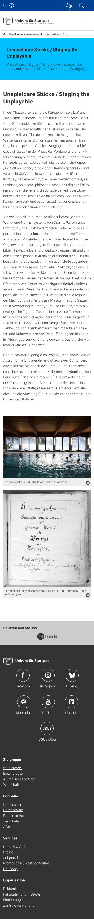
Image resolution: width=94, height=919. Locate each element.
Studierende (12, 768)
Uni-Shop (10, 868)
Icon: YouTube (48, 701)
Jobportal (10, 857)
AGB (6, 826)
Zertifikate (11, 821)
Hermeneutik (34, 34)
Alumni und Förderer (19, 779)
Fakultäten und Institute (21, 894)
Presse (8, 852)
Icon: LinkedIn (71, 701)
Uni (5, 5)
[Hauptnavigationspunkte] (86, 20)
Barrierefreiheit (14, 815)
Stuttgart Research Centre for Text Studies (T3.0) (4, 34)
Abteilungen (16, 34)
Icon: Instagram (48, 675)
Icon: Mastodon (23, 701)
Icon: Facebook (23, 675)
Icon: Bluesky (72, 675)
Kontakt (51, 636)
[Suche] (81, 5)
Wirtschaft (11, 784)
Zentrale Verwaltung (18, 905)
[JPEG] (47, 447)
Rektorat (9, 888)
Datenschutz (13, 809)
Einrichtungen (13, 899)
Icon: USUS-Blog (47, 728)
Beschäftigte (13, 773)
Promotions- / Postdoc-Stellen (26, 863)
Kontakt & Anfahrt (17, 846)
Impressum (12, 804)
